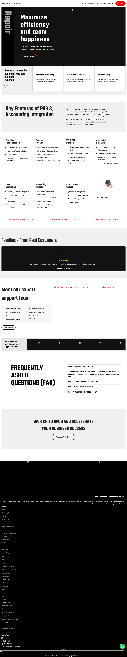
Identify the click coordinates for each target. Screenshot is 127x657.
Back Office (5, 539)
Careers (3, 593)
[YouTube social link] (8, 643)
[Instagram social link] (5, 643)
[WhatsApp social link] (11, 643)
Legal (3, 596)
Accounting (5, 553)
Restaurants (5, 523)
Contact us (5, 586)
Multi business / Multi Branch (10, 570)
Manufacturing (6, 573)
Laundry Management (8, 530)
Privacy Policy (5, 616)
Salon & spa (5, 520)
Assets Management (8, 566)
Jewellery (4, 516)
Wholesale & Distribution (9, 533)
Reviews (3, 600)
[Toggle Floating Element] (122, 646)
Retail (3, 509)
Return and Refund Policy (9, 619)
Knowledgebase (6, 606)
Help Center (5, 623)
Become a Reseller (7, 629)
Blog (2, 589)
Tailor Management (7, 526)
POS (2, 546)
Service (3, 563)
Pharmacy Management (9, 513)
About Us (4, 583)
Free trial (120, 3)
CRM (2, 560)
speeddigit (74, 656)
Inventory (4, 549)
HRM (2, 556)
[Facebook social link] (2, 643)
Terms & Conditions (7, 612)
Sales (3, 543)
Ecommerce (5, 577)
